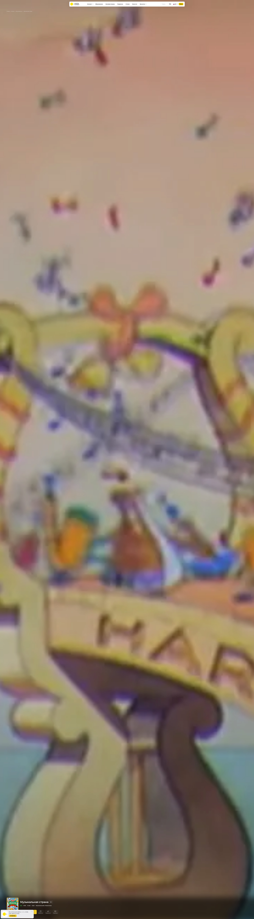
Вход (181, 4)
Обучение (55, 913)
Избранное (40, 913)
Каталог (89, 4)
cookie (22, 912)
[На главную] (75, 4)
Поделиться (48, 913)
